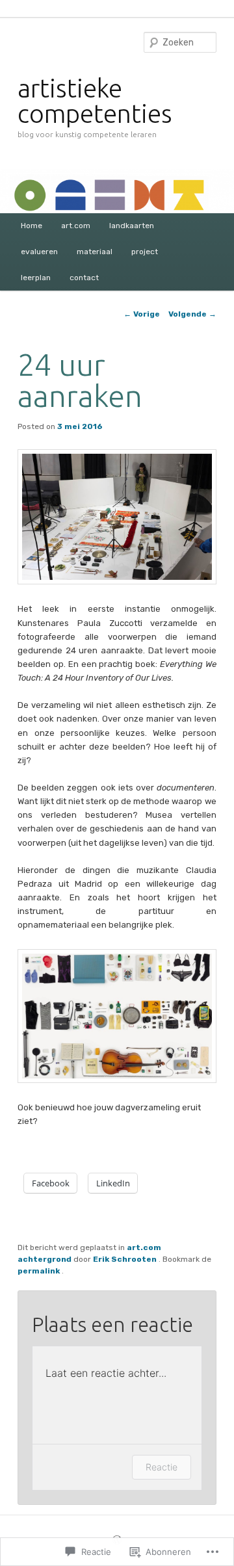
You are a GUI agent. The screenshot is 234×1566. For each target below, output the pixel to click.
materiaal (94, 251)
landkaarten (131, 225)
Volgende (192, 314)
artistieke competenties (95, 100)
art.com (75, 225)
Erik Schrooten (126, 1259)
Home (31, 225)
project (144, 251)
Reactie (161, 1466)
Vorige (142, 314)
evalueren (39, 251)
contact (84, 277)
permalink (40, 1270)
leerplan (36, 277)
